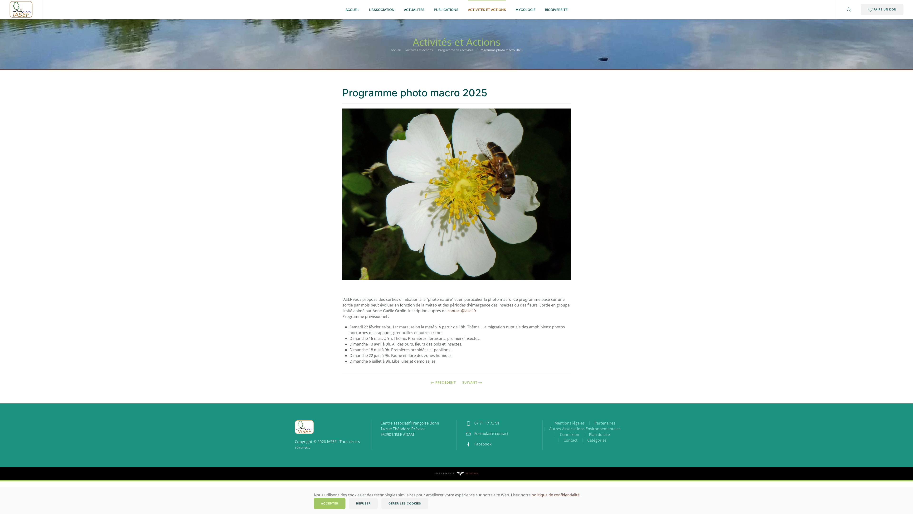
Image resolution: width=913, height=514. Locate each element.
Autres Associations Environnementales (585, 428)
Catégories (597, 440)
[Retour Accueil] (21, 9)
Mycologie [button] (525, 10)
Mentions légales (569, 423)
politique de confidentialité (556, 495)
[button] (848, 9)
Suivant (470, 382)
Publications (446, 10)
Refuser (363, 503)
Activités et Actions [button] (487, 10)
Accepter (329, 503)
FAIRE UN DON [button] (884, 9)
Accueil (352, 10)
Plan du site (599, 434)
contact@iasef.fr (461, 310)
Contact (570, 440)
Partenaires (604, 423)
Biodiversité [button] (556, 10)
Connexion (569, 434)
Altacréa (472, 473)
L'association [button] (381, 10)
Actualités (414, 10)
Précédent (445, 382)
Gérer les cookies (405, 503)
